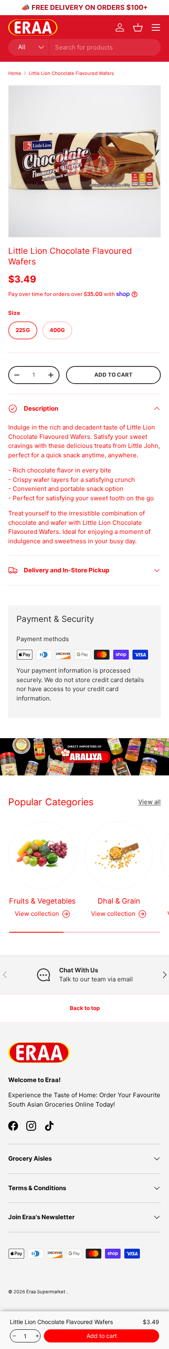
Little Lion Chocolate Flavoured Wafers (71, 73)
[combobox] (84, 47)
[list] (84, 161)
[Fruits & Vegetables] (42, 855)
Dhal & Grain (119, 901)
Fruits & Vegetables (42, 901)
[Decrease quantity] (13, 1336)
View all (149, 802)
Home (14, 73)
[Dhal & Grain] (118, 855)
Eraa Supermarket (46, 1292)
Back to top (85, 1008)
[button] (138, 27)
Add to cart (113, 374)
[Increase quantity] (36, 1336)
